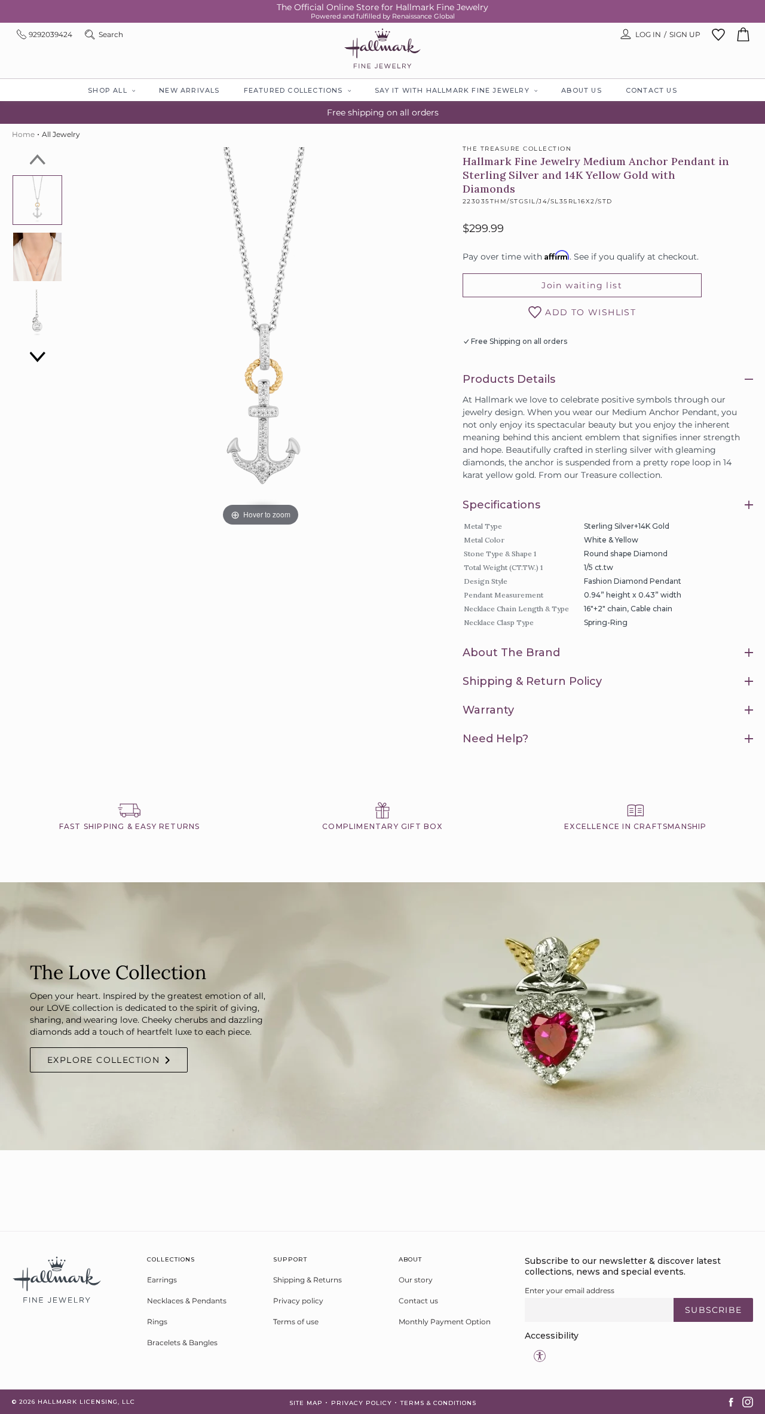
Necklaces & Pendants (187, 1300)
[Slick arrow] (38, 160)
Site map (306, 1403)
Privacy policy (298, 1300)
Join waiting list (581, 285)
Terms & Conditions (438, 1403)
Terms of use (296, 1321)
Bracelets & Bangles (182, 1342)
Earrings (162, 1279)
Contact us (418, 1300)
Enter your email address (569, 1290)
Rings (157, 1321)
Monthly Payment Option (445, 1321)
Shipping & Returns (307, 1279)
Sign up (684, 34)
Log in (648, 34)
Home (23, 134)
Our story (416, 1279)
